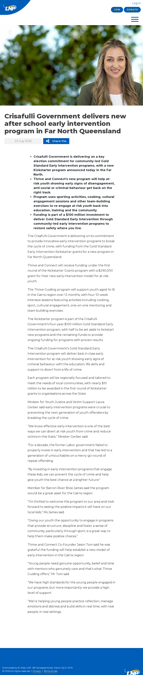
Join (117, 9)
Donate (132, 9)
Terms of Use (50, 671)
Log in (136, 3)
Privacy (37, 671)
